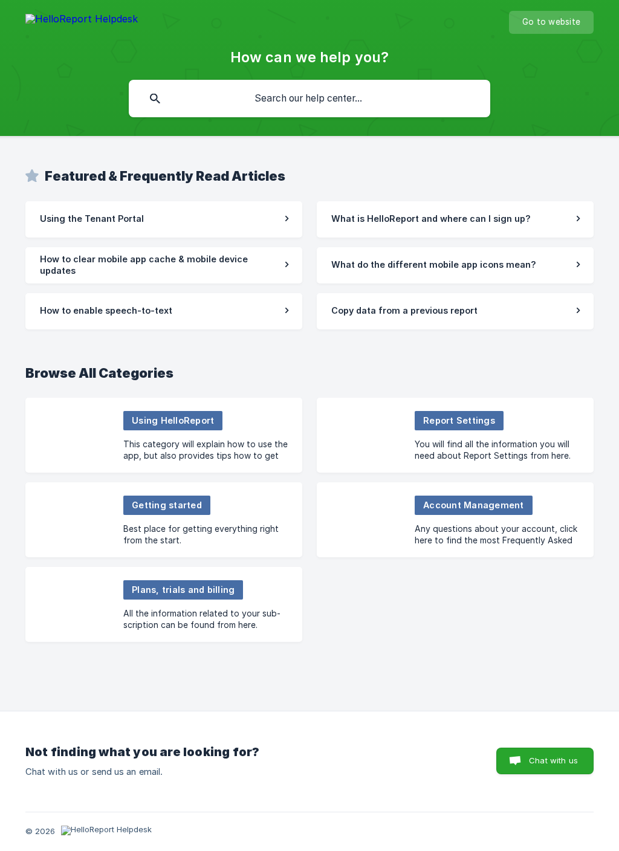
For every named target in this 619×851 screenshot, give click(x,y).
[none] (81, 21)
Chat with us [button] (553, 760)
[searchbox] (309, 98)
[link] (163, 219)
